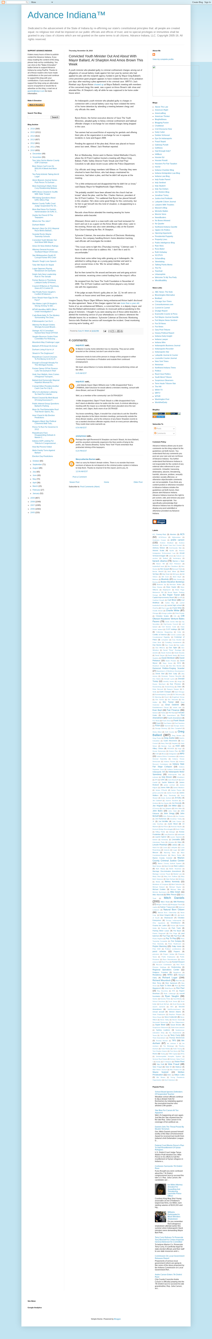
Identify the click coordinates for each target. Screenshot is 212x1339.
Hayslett (175, 743)
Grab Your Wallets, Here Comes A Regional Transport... (45, 375)
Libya (179, 842)
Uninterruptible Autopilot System (168, 1056)
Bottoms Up (161, 584)
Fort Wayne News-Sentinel (166, 320)
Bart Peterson (175, 564)
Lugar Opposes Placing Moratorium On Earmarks (44, 269)
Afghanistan (176, 537)
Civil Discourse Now (163, 129)
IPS (156, 780)
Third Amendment (159, 1038)
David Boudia (179, 653)
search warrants (159, 1007)
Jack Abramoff (173, 780)
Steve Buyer (157, 1017)
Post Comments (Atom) (90, 487)
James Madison (178, 787)
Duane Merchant (159, 684)
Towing (163, 1054)
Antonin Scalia (158, 550)
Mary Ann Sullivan (170, 876)
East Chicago (179, 692)
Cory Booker (176, 640)
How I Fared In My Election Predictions (43, 416)
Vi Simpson (167, 1062)
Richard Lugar (169, 977)
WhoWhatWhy (161, 280)
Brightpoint (167, 590)
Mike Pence (171, 895)
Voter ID (168, 1067)
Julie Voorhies (158, 824)
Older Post (138, 482)
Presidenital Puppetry (164, 236)
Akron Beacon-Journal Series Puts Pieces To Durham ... (44, 181)
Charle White (177, 608)
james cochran (169, 785)
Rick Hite (179, 980)
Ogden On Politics (162, 230)
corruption (164, 640)
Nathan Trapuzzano (167, 907)
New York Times (162, 361)
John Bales (158, 811)
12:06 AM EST (82, 471)
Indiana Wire (160, 342)
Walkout (178, 1067)
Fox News (159, 327)
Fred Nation (167, 723)
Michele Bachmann (160, 892)
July (34, 472)
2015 (32, 132)
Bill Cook (165, 577)
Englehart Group (178, 697)
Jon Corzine (180, 816)
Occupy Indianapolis (173, 920)
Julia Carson (177, 821)
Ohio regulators (159, 923)
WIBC (169, 1075)
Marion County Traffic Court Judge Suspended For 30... (44, 204)
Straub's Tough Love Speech (44, 261)
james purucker (158, 793)
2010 (32, 150)
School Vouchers (159, 1001)
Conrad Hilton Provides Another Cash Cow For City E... (45, 387)
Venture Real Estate (160, 1059)
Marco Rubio (176, 855)
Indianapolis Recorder (164, 349)
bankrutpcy (177, 558)
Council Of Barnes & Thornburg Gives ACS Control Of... (45, 287)
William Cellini (179, 1075)
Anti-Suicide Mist (175, 548)
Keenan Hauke (176, 826)
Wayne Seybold (160, 1072)
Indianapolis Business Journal (167, 345)
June (35, 475)
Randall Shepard (178, 962)
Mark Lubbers (179, 866)
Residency (157, 975)
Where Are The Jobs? (41, 221)
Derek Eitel (160, 674)
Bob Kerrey (178, 579)
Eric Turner (168, 702)
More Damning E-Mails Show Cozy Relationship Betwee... (45, 187)
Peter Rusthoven (174, 944)
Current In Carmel (162, 308)
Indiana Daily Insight (163, 336)
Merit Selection (176, 884)
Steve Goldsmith (171, 1017)
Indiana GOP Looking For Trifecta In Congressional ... (45, 442)
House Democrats (159, 751)
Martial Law (177, 874)
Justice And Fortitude (163, 198)
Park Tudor (176, 928)
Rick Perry (157, 983)
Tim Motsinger (168, 1046)
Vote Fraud (173, 1064)
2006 (32, 509)
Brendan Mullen (175, 584)
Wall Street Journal (160, 1069)
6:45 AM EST (81, 373)
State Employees (159, 1014)
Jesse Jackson (166, 798)
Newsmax (159, 365)
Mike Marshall (158, 895)
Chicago (155, 613)
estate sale (177, 707)
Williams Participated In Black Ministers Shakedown (174, 1215)
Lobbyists (173, 847)
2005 (32, 512)
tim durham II (172, 1043)
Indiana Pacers (169, 761)
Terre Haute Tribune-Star (165, 383)
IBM (182, 751)
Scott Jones (172, 1001)
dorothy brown (168, 681)
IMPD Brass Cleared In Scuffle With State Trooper (45, 193)
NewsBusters (160, 217)
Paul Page (166, 936)
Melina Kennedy (172, 882)
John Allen (178, 808)
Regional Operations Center (166, 970)
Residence (177, 972)
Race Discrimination (170, 959)
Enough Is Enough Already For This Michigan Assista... (45, 364)
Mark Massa (160, 869)
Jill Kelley (178, 798)
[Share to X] (115, 331)
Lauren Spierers (176, 837)
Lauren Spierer (161, 837)
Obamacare (168, 918)
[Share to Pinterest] (121, 331)
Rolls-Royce (169, 988)
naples (155, 907)
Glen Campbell (176, 728)
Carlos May (169, 603)
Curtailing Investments (173, 642)
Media (158, 882)
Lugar (175, 850)
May (35, 479)
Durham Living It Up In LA (43, 349)
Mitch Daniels (174, 897)
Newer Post (74, 482)
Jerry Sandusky (170, 795)
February (37, 490)
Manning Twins (170, 852)
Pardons (164, 928)
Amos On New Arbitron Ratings (45, 246)
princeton (156, 954)
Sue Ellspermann (178, 1022)
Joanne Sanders (172, 800)
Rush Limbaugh (170, 993)
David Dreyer (160, 655)
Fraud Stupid (160, 141)
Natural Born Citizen (173, 909)
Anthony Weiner (159, 548)
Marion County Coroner (162, 858)
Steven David (177, 1020)
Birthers (155, 579)
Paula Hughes (158, 938)
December (37, 154)
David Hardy (172, 655)
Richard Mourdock (162, 980)
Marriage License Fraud (161, 874)
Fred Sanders (179, 723)
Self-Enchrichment (174, 1009)
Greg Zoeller (169, 738)
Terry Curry (175, 1035)
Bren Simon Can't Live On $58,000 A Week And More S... (44, 168)
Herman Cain (166, 746)
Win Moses (160, 1077)
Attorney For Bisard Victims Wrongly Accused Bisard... (44, 326)
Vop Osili (160, 1064)
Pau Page (173, 933)
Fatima (163, 713)
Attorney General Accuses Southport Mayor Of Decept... (45, 250)
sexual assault (158, 1012)
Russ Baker (160, 249)
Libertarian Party (159, 842)
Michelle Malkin (161, 211)
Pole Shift (156, 949)
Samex (155, 999)
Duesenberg (157, 687)
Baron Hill (160, 564)
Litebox (175, 845)
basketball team (158, 566)
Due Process (175, 684)
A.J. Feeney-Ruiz (159, 534)
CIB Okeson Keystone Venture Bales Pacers (168, 619)
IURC (163, 780)
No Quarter (159, 224)
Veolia (158, 1062)
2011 (32, 147)
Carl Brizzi (172, 600)
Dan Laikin (180, 645)
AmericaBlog (160, 113)
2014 (32, 136)
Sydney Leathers (163, 1030)
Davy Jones (167, 663)
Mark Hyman (157, 866)
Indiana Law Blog (162, 176)
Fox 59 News (160, 323)
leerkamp (164, 839)
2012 (32, 143)
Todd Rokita (165, 1049)
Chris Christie (179, 613)
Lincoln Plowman (160, 845)
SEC (172, 1007)
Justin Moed (173, 824)
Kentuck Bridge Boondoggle (163, 829)
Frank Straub (179, 720)
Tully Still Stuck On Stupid (43, 265)
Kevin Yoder (180, 829)
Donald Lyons (169, 679)
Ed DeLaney (177, 694)
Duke (179, 687)
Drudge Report (161, 311)
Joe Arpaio (165, 803)
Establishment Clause (161, 707)
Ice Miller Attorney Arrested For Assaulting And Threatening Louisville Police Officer (175, 1190)
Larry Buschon (169, 834)
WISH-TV (159, 390)
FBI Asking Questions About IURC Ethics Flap (43, 199)
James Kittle (165, 787)
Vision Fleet (179, 1062)
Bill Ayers (176, 574)
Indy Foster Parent (162, 179)
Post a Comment (80, 477)
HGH (178, 746)
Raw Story (159, 246)
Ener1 (167, 697)
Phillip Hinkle (176, 946)
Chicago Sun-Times (163, 301)
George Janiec (179, 726)
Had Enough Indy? (163, 151)
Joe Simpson (167, 808)
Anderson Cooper (159, 540)
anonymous (81, 436)
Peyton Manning (160, 946)
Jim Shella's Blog (162, 192)
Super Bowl (160, 1025)
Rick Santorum (171, 983)
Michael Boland (159, 887)
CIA (175, 616)
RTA (173, 991)
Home (106, 482)
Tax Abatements (175, 1033)
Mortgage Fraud (176, 904)
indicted (155, 777)
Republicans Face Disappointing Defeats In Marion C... (43, 435)
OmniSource (175, 923)
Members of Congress (160, 884)
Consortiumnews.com (164, 304)
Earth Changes (165, 692)
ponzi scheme (159, 951)
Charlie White (173, 610)
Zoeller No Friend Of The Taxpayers (42, 216)
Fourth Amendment (174, 718)
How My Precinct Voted (42, 447)
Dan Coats (169, 645)
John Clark (172, 811)
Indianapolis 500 (159, 772)
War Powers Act (176, 1069)
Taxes (155, 1035)
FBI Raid (172, 713)
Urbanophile (160, 274)
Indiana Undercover (174, 769)
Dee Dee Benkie (175, 666)
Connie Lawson (176, 635)
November (37, 157)
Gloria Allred (157, 732)
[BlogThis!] (112, 331)
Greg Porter (157, 738)
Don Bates (157, 679)
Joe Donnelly (177, 803)
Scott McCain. (165, 1004)
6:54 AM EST (81, 428)
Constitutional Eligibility (161, 637)
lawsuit (155, 839)
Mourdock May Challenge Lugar (45, 342)
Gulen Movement (170, 741)
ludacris (166, 850)
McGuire (181, 879)
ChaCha (155, 608)
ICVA (157, 754)
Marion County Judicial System (169, 863)
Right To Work (165, 985)
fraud (158, 723)
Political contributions (173, 949)
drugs (180, 681)
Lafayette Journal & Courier (166, 355)
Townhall (158, 271)
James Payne (176, 790)
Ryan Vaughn (172, 996)
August (36, 468)
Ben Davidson (173, 566)
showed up (99, 84)
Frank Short (166, 720)
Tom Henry (174, 1051)
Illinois (164, 754)
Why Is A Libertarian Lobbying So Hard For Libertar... (44, 393)
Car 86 (179, 597)
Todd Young (177, 1049)
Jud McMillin (163, 821)
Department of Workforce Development (170, 671)
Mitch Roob (165, 902)
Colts (179, 632)
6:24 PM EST (81, 451)
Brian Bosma (157, 587)
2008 (32, 502)
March (35, 486)
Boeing (155, 582)
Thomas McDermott (176, 1038)
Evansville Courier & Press (166, 314)
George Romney (161, 728)
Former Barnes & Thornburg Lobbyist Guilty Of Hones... (44, 281)
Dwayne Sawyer (173, 689)
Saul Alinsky (177, 999)
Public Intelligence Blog (165, 243)
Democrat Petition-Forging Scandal (168, 668)
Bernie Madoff (158, 571)
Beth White (172, 571)
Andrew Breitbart (166, 543)
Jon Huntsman (161, 819)
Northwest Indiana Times (165, 368)
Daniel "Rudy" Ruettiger (172, 650)
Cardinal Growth (158, 600)
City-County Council (170, 624)
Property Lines (161, 239)
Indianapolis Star (162, 352)
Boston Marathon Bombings (173, 582)
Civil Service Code (169, 627)
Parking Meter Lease (161, 931)
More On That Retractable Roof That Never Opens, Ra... (45, 410)
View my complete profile (163, 59)
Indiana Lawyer (161, 339)
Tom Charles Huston (160, 1051)
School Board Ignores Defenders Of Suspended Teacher (169, 1093)
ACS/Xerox (163, 537)
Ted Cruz (163, 1035)
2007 (32, 505)
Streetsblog (160, 262)
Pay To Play (171, 938)
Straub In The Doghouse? (43, 353)
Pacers (172, 925)
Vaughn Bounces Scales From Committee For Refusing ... (45, 337)
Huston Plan (173, 751)
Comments (161, 433)
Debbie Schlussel (162, 135)
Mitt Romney (179, 902)
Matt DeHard (170, 879)
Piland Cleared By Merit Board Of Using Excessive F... (45, 399)
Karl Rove (164, 826)
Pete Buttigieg (176, 941)
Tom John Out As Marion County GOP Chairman (45, 161)
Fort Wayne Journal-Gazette (166, 317)
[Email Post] (105, 331)
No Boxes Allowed (162, 220)
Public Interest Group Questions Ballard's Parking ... (45, 405)
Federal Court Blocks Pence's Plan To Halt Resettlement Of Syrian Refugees (169, 1147)
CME (182, 629)
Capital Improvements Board (163, 597)
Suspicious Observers (164, 380)
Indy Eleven (167, 777)
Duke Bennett (158, 689)
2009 (32, 498)
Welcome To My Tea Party (166, 277)
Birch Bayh (177, 577)
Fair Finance (173, 710)
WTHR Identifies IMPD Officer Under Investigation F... (44, 310)
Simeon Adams (175, 1012)
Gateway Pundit (161, 145)
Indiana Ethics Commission (166, 756)
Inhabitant (180, 777)
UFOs (182, 1054)
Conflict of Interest (160, 635)
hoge (180, 748)
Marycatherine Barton (85, 459)
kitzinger (172, 832)
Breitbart (158, 298)
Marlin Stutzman (175, 869)
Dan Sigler (173, 648)
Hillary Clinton (158, 748)
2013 (32, 139)
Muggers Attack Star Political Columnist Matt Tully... (44, 422)
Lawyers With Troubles (164, 205)
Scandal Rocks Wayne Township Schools (41, 235)
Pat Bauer (177, 931)
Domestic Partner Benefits (171, 676)
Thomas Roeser (162, 1040)
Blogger (117, 1319)
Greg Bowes (176, 735)
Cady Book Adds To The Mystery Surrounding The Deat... (45, 316)
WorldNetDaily (161, 402)
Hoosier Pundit (161, 160)
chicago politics (166, 613)
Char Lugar (165, 608)
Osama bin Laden (160, 925)
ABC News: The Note (164, 292)
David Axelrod (166, 653)
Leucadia (176, 839)
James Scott (171, 793)
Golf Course (169, 732)
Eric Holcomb (173, 699)
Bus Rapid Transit (171, 595)
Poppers (177, 951)
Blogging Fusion (162, 123)
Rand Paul (165, 962)
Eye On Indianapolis (163, 138)
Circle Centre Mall (171, 621)
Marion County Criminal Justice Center (168, 859)
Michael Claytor (175, 887)
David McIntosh (168, 658)
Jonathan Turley (162, 195)
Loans (165, 847)
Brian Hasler (171, 587)
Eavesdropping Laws (162, 694)
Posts (158, 428)
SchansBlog (160, 258)
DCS (179, 663)
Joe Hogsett (158, 806)
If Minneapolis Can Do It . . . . (44, 321)
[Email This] (109, 331)
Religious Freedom (160, 972)
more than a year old (130, 303)
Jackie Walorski (168, 782)
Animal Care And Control (172, 545)
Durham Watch (38, 225)
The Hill (158, 387)
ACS (182, 534)
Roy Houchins (162, 991)
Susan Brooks (175, 1025)
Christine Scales (162, 616)
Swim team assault (177, 1027)
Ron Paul (180, 988)
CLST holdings (171, 629)
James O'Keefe (161, 790)
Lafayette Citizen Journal (165, 202)
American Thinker (162, 116)
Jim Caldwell (157, 800)
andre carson (177, 540)
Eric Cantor (160, 699)
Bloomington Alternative (165, 295)
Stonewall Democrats (160, 1022)
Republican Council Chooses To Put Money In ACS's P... (44, 358)
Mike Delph (175, 892)
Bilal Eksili (165, 574)
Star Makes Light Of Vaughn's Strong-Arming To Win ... (44, 304)
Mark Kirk (167, 866)
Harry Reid (165, 743)
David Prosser (171, 661)
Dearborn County (159, 666)
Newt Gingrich (165, 915)
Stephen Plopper (175, 1014)
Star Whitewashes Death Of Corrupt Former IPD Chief (44, 256)
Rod (176, 985)
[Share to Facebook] (118, 331)
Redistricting (176, 967)
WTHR (157, 396)
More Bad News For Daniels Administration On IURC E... (45, 210)
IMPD (182, 754)
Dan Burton (157, 645)
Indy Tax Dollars (161, 189)
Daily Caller (160, 132)
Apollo (171, 550)
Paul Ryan (178, 936)
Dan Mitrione (160, 648)
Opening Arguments (163, 233)
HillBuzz (158, 154)
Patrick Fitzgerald (159, 933)
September (37, 464)
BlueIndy (165, 579)
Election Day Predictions (42, 456)
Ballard (165, 558)
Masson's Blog (161, 208)
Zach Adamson (170, 1080)
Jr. (153, 821)
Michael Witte (176, 889)
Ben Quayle (164, 569)
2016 (32, 129)
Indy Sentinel (160, 183)
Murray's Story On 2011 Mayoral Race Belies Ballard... (45, 229)
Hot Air (157, 167)
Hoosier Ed (159, 157)
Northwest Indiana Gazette (166, 227)
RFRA (170, 975)
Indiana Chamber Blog (164, 170)
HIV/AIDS (170, 748)
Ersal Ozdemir (172, 705)
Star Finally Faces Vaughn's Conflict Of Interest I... (44, 293)
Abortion (173, 534)
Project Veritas (168, 954)
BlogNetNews (161, 119)
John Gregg (169, 813)
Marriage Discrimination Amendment (167, 871)
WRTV (157, 393)
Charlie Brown (158, 610)
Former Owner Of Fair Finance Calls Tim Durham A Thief (45, 369)
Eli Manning (157, 697)
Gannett (168, 726)
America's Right (161, 110)
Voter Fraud (157, 1067)
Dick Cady (173, 674)
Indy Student (160, 186)
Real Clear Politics (163, 374)
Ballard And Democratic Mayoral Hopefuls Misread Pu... (45, 381)
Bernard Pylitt (177, 569)
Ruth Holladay (161, 252)
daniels (155, 653)
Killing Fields (160, 832)
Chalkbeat (159, 126)
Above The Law (161, 107)
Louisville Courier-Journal (166, 358)
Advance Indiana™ (67, 15)
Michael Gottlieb (159, 889)
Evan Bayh (157, 710)
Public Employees (168, 957)
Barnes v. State (178, 561)
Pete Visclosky (158, 944)
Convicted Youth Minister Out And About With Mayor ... (44, 241)
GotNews (159, 148)
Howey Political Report (164, 333)
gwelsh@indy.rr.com (36, 91)
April (35, 483)
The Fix (158, 268)
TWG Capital (173, 1054)
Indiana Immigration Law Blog (167, 173)
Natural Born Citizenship (167, 912)
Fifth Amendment (169, 715)
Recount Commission (164, 964)
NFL (175, 915)
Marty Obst (157, 876)
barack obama (160, 561)
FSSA (157, 726)
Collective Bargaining (164, 632)
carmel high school (174, 605)
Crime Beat (157, 642)
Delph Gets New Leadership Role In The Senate (44, 275)
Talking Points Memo (163, 265)
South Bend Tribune (163, 377)
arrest (171, 556)
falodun (155, 713)
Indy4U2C (80, 345)
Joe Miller (172, 806)
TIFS (174, 1040)
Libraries (171, 842)
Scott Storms (177, 1004)
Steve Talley (164, 1020)
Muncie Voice (160, 214)
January (36, 493)
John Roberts (168, 816)
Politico (158, 371)
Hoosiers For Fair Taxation (166, 164)
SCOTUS (159, 255)
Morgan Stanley (162, 904)
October (36, 461)
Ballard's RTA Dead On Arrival (44, 346)
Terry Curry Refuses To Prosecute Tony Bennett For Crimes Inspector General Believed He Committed (169, 1239)
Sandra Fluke (165, 999)
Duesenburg (169, 687)
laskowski (181, 834)
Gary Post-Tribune (162, 330)
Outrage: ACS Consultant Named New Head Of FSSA (45, 332)
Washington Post (162, 399)
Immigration (173, 754)
